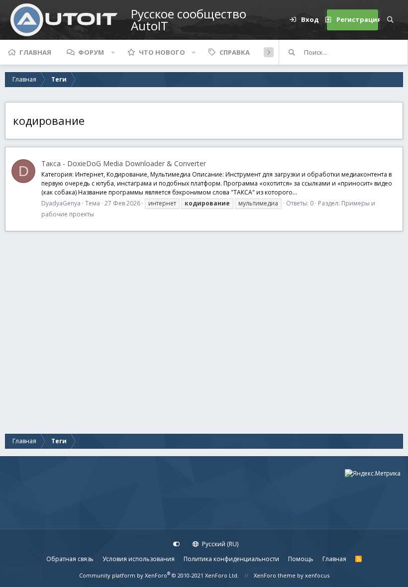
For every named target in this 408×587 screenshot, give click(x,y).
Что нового (162, 52)
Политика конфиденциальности (231, 559)
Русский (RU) (219, 544)
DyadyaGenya (61, 203)
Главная (35, 52)
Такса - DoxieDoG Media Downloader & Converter (123, 163)
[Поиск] (390, 19)
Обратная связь (70, 559)
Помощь (300, 559)
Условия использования (138, 559)
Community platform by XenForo (159, 575)
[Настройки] (177, 544)
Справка (234, 52)
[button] (112, 52)
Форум (91, 52)
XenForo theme (275, 575)
